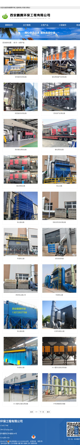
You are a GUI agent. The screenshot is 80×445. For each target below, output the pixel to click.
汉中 (29, 443)
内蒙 (19, 443)
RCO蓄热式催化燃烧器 (59, 367)
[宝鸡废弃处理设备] (21, 60)
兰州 (12, 443)
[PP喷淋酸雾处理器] (59, 387)
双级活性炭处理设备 (59, 222)
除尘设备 (59, 186)
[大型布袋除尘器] (59, 315)
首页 (31, 412)
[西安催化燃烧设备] (21, 133)
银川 (9, 443)
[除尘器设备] (21, 206)
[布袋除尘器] (21, 242)
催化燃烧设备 (59, 149)
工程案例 (62, 25)
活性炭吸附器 (59, 258)
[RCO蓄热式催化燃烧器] (59, 351)
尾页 (48, 412)
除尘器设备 (20, 222)
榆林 (25, 443)
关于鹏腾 (27, 25)
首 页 (15, 42)
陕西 (39, 441)
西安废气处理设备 (59, 113)
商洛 (35, 443)
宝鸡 (2, 443)
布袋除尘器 (20, 258)
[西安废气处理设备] (59, 97)
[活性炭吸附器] (59, 242)
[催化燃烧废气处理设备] (59, 60)
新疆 (15, 443)
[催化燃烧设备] (59, 133)
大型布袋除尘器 (59, 331)
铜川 (22, 443)
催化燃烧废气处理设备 (59, 77)
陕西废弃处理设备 (21, 113)
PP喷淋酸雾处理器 (59, 404)
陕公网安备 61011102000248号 (19, 441)
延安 (5, 443)
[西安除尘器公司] (21, 278)
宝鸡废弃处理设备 (21, 77)
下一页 (42, 412)
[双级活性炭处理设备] (59, 206)
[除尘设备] (59, 169)
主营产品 (44, 25)
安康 (32, 443)
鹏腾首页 (9, 25)
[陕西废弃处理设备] (21, 97)
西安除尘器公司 (21, 295)
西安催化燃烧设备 (21, 149)
